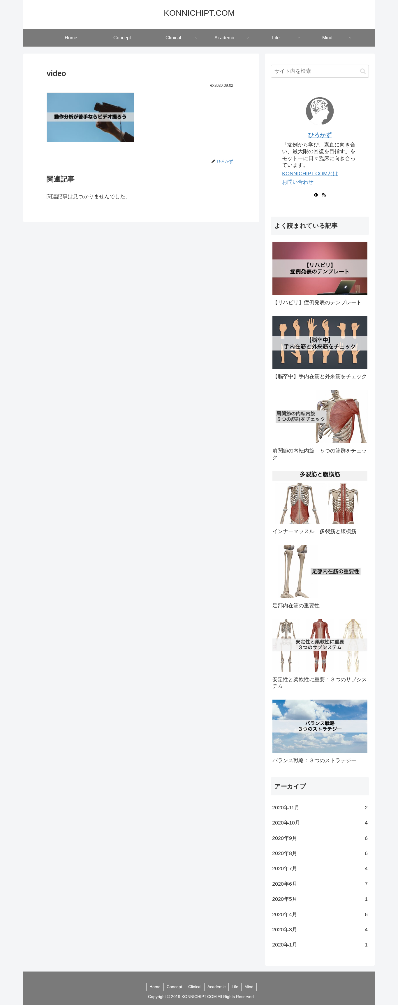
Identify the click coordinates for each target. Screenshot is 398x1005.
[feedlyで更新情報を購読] (316, 194)
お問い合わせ (298, 182)
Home (155, 986)
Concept (174, 986)
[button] (363, 71)
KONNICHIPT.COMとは (310, 173)
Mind (248, 986)
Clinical (194, 986)
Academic (216, 986)
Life (235, 986)
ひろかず (320, 135)
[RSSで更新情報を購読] (324, 194)
